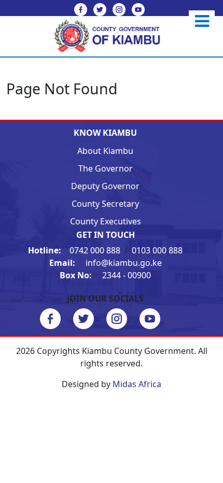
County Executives (105, 221)
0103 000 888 (157, 250)
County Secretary (105, 203)
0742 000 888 (75, 250)
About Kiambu (105, 151)
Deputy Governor (105, 186)
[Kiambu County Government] (111, 35)
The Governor (105, 168)
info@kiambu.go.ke (105, 262)
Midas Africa (137, 384)
